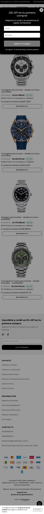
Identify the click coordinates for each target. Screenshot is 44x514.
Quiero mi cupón (22, 43)
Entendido (37, 509)
